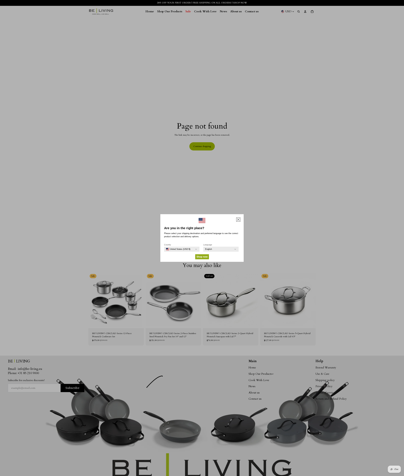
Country (167, 245)
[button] (238, 219)
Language (207, 245)
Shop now (202, 256)
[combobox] (178, 249)
